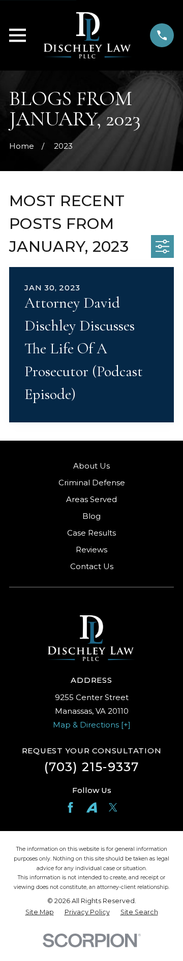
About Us (91, 466)
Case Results (91, 533)
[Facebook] (70, 807)
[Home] (88, 35)
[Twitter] (113, 807)
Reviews (91, 549)
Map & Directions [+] (92, 725)
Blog (91, 516)
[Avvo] (91, 807)
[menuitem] (39, 912)
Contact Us (91, 566)
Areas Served (91, 499)
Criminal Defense (91, 482)
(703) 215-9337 (91, 766)
